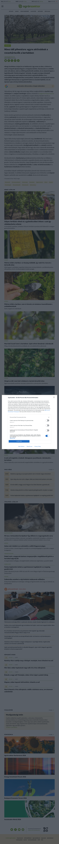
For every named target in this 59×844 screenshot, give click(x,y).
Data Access (29, 446)
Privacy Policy (38, 446)
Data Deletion (21, 446)
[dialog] (29, 422)
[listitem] (29, 417)
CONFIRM (19, 441)
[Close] (54, 397)
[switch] (47, 420)
